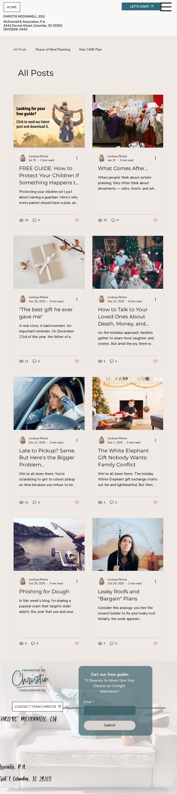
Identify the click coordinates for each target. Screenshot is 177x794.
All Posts (20, 49)
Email (89, 702)
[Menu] (166, 7)
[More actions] (78, 158)
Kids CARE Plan (90, 49)
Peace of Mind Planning (53, 49)
